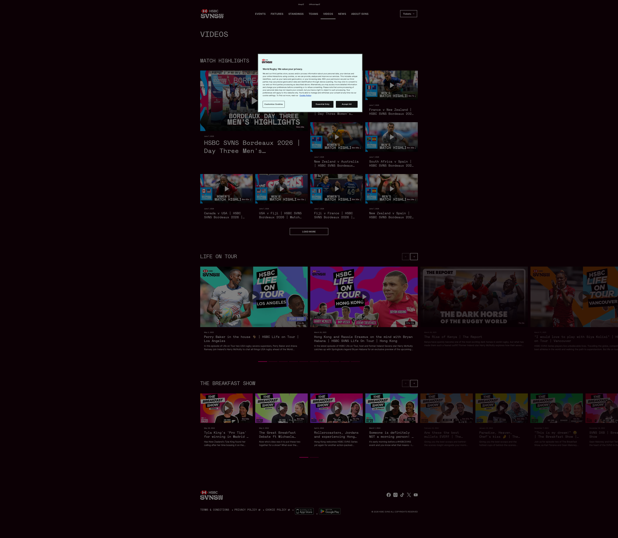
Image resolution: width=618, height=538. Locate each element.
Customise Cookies (273, 104)
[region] (310, 83)
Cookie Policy (305, 95)
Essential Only (322, 104)
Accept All (347, 104)
